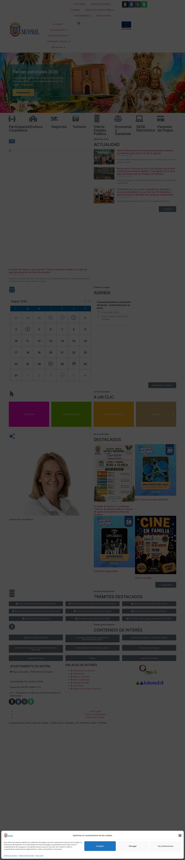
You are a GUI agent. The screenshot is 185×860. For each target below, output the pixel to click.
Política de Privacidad (26, 855)
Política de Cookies (10, 855)
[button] (180, 835)
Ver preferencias (165, 846)
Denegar (133, 846)
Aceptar (100, 846)
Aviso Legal (39, 855)
